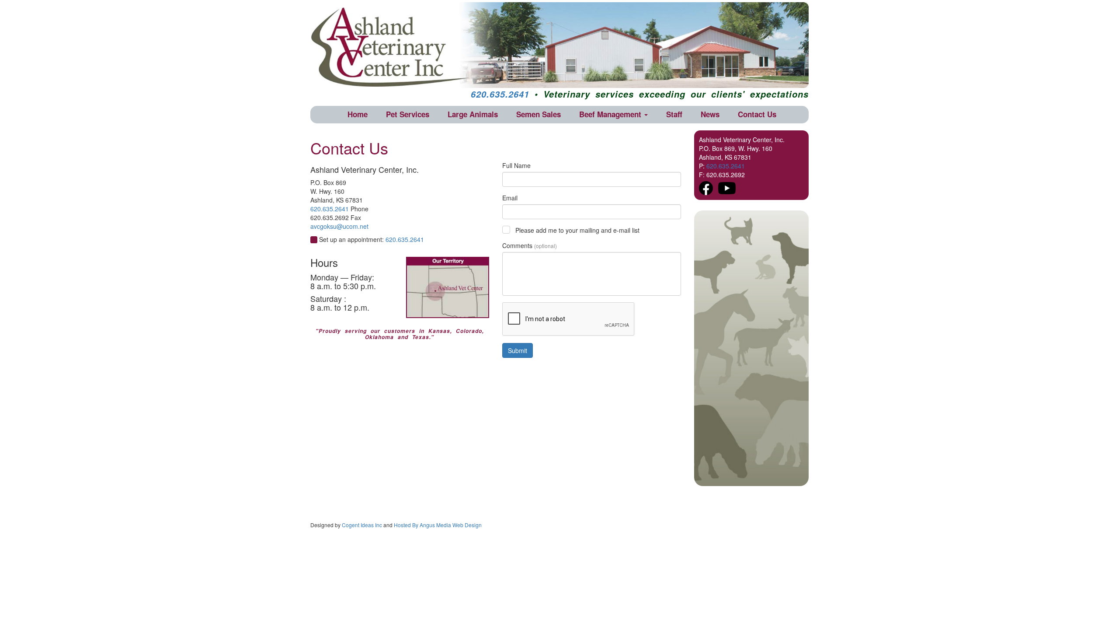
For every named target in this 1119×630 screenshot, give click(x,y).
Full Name (516, 165)
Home (358, 114)
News (710, 114)
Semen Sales (538, 114)
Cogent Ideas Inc (362, 524)
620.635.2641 (500, 94)
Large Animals (473, 114)
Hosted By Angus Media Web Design (438, 524)
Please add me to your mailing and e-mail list (577, 230)
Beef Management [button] (611, 114)
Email (510, 197)
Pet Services (407, 114)
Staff (674, 114)
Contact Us (757, 114)
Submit (517, 350)
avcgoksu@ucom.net (339, 226)
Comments (529, 245)
